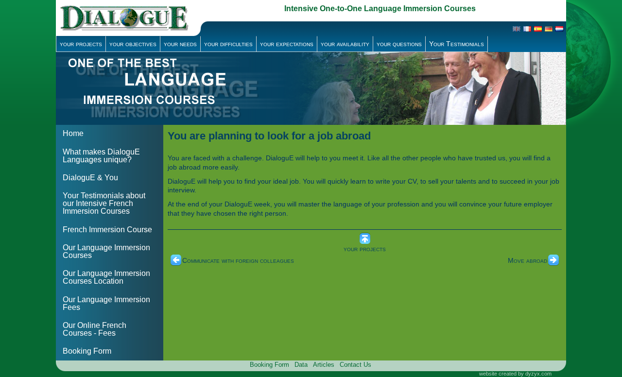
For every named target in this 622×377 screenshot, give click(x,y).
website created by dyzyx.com (515, 374)
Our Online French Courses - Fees (94, 329)
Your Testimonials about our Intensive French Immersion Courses (104, 203)
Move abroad (527, 260)
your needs (180, 44)
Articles (323, 364)
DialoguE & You (90, 177)
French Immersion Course (107, 229)
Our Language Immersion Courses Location (106, 277)
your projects (81, 44)
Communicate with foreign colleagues (238, 260)
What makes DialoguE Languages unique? (101, 156)
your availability (345, 44)
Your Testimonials (456, 44)
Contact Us (355, 364)
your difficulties (228, 44)
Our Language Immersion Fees (106, 303)
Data (301, 364)
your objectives (132, 44)
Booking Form (87, 351)
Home (73, 133)
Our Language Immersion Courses (106, 251)
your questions (399, 44)
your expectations (286, 44)
